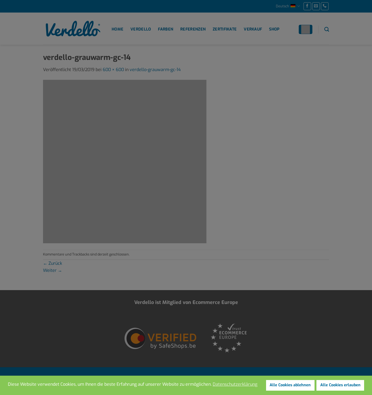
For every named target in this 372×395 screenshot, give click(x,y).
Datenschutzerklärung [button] (235, 384)
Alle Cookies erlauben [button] (340, 385)
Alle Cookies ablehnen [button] (290, 385)
